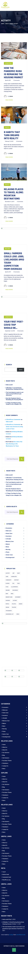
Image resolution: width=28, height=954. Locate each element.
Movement (17, 597)
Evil (13, 583)
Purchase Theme (6, 760)
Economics (9, 528)
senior (20, 603)
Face (18, 583)
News (7, 547)
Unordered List (9, 614)
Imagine (8, 590)
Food (7, 586)
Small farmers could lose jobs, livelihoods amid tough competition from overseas (14, 261)
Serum (7, 607)
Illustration (14, 586)
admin (11, 96)
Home (2, 23)
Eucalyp (11, 934)
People (7, 603)
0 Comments (17, 80)
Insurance (8, 536)
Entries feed (5, 874)
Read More (9, 100)
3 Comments (20, 201)
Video (17, 614)
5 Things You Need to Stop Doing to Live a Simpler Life (14, 403)
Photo (7, 127)
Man (7, 593)
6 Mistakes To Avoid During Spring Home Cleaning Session (14, 388)
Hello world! (9, 384)
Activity (8, 573)
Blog (3, 755)
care (7, 576)
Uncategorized (10, 557)
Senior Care (9, 555)
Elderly (7, 583)
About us (4, 747)
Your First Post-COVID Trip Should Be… (13, 325)
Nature (7, 248)
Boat (18, 573)
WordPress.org (6, 879)
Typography (9, 610)
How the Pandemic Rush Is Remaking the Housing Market (13, 73)
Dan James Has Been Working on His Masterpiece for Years (14, 444)
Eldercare (8, 530)
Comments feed (6, 877)
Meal (12, 593)
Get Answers (5, 758)
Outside (15, 600)
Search (9, 365)
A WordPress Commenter (13, 419)
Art (13, 573)
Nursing (8, 549)
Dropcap (16, 580)
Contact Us (5, 766)
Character (14, 576)
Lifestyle (8, 63)
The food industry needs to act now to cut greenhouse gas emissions (14, 394)
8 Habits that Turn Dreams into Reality (12, 135)
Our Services (5, 752)
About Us (4, 750)
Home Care (9, 533)
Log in (4, 871)
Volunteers (5, 763)
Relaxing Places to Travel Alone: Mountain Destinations (13, 194)
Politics (14, 603)
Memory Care (10, 541)
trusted (14, 607)
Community (8, 580)
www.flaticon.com (20, 934)
